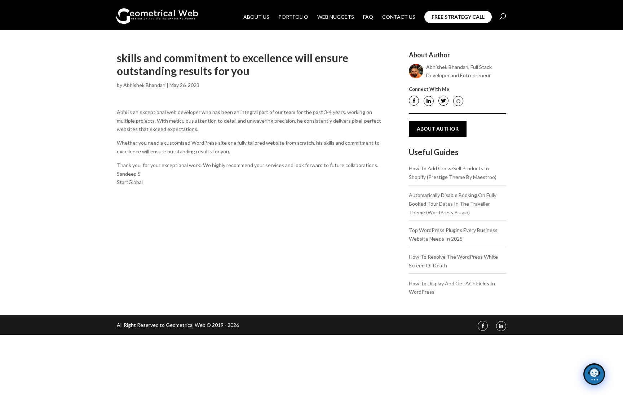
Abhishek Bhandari (144, 85)
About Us (256, 17)
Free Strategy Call (458, 17)
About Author (438, 129)
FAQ (368, 17)
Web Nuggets (335, 17)
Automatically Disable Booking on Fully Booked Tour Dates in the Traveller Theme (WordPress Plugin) (452, 203)
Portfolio (293, 17)
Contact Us (398, 17)
